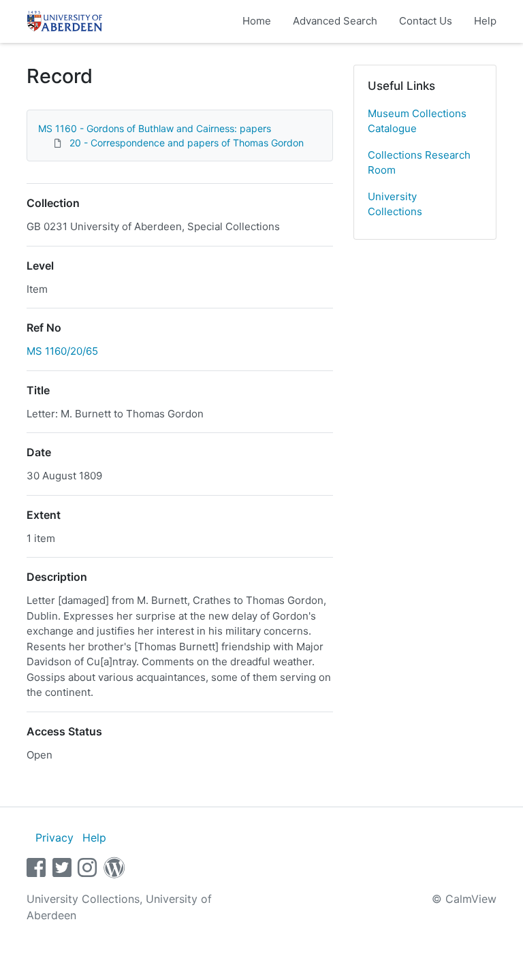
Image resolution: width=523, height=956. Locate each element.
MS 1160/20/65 (62, 351)
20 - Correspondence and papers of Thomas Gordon (186, 142)
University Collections (395, 204)
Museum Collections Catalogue (417, 121)
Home (256, 20)
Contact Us (425, 20)
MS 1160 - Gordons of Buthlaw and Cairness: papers (154, 128)
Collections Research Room (419, 162)
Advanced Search (335, 20)
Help (485, 20)
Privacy (54, 837)
